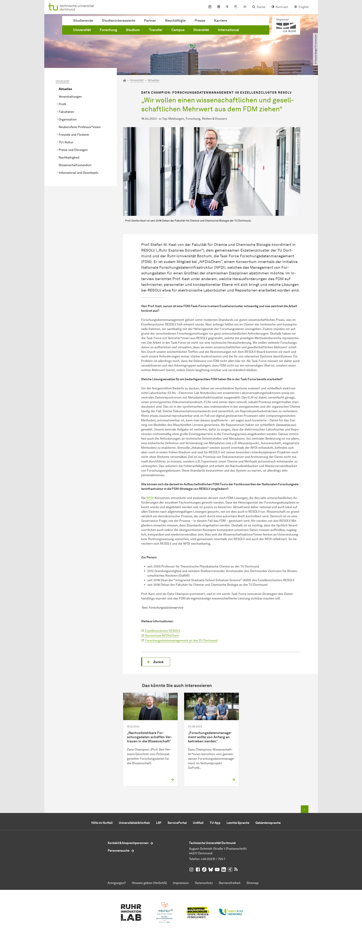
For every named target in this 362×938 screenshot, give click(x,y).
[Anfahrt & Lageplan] (227, 7)
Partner (150, 20)
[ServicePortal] (235, 7)
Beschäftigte (175, 20)
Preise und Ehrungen (73, 150)
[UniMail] (244, 7)
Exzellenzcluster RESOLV (162, 631)
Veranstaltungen (70, 96)
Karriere (220, 20)
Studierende (83, 20)
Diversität (201, 30)
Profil (62, 104)
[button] (155, 661)
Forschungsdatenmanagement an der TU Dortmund (181, 640)
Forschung (108, 30)
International (228, 30)
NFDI (150, 498)
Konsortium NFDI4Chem (162, 635)
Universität (82, 30)
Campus (178, 30)
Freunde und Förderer (74, 134)
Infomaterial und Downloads (78, 173)
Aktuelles (65, 89)
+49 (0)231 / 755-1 (213, 859)
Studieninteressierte (118, 20)
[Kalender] (209, 7)
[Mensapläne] (218, 7)
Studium (133, 30)
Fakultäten (66, 112)
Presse (200, 20)
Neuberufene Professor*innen (80, 127)
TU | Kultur (66, 142)
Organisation (68, 119)
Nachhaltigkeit (69, 157)
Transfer (155, 30)
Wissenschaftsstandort (75, 165)
